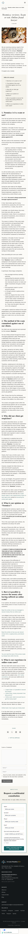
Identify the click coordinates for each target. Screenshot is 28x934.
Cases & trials (5, 894)
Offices (3, 892)
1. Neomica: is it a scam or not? (14, 81)
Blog (6, 7)
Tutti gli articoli (15, 737)
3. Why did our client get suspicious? (12, 90)
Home (3, 7)
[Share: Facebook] (7, 732)
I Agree (7, 842)
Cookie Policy (17, 925)
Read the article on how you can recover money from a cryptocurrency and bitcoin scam (13, 633)
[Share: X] (11, 732)
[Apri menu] (24, 2)
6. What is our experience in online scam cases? (14, 104)
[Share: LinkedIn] (16, 732)
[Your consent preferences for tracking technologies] (2, 932)
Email (5, 825)
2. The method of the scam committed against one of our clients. (13, 85)
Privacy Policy (11, 925)
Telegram (8, 913)
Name (5, 806)
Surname (6, 812)
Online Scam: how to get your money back (13, 708)
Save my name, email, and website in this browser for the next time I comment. (14, 775)
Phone (5, 818)
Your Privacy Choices (11, 930)
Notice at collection (7, 932)
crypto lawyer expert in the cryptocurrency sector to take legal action (14, 495)
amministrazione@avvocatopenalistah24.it (12, 904)
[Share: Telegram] (20, 732)
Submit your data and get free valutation (14, 848)
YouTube (22, 910)
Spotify (14, 913)
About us (4, 890)
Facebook (4, 910)
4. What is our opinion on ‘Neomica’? (12, 94)
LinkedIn (17, 910)
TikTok (3, 913)
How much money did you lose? (12, 831)
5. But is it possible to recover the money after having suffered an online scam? (14, 99)
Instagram (10, 910)
